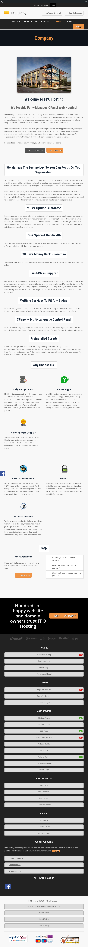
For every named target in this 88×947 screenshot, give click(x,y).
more (57, 851)
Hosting (16, 21)
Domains (45, 21)
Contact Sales (14, 865)
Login (53, 5)
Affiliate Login (44, 702)
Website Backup (44, 757)
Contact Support (16, 858)
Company (58, 21)
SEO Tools (44, 731)
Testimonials (44, 798)
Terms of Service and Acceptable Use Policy (44, 906)
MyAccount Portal (53, 13)
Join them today (65, 615)
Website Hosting (44, 654)
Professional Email (44, 674)
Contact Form (44, 820)
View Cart (45, 5)
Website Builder (44, 744)
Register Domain (44, 689)
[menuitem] (2, 1)
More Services (30, 21)
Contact (36, 5)
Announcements (44, 805)
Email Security (44, 724)
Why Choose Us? (35, 150)
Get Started (55, 150)
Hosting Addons (44, 661)
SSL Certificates (44, 718)
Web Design (44, 667)
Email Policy (44, 919)
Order (79, 27)
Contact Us (24, 575)
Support (71, 21)
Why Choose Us (44, 792)
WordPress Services (44, 737)
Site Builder (44, 750)
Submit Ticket (44, 827)
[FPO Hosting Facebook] (8, 886)
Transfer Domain (44, 696)
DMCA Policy (44, 925)
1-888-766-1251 (15, 871)
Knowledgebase (75, 13)
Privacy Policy (44, 913)
